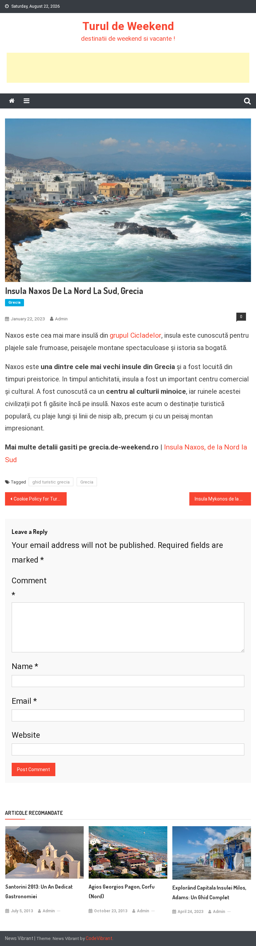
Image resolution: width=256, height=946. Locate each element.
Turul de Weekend (128, 26)
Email (24, 701)
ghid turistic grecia (51, 482)
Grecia (14, 302)
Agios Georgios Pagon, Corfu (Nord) (122, 891)
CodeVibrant (99, 938)
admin (61, 318)
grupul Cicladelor (135, 335)
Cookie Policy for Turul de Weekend (40, 499)
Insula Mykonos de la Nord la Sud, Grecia (223, 499)
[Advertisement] (128, 68)
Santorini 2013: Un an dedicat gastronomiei (39, 891)
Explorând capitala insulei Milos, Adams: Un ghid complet (209, 892)
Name (25, 666)
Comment (29, 588)
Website (26, 735)
